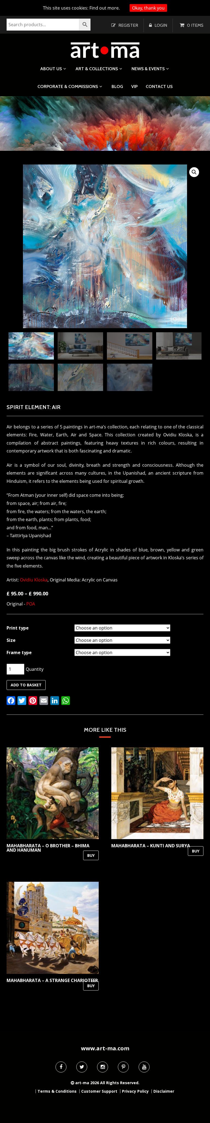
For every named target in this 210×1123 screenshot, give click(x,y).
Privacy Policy (135, 1091)
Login (160, 25)
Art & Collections (96, 68)
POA (30, 604)
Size (11, 640)
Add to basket (26, 684)
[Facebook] (61, 1067)
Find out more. (104, 8)
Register (128, 25)
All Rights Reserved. (119, 1082)
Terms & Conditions (57, 1091)
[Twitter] (81, 1067)
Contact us (159, 86)
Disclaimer (163, 1091)
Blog (117, 86)
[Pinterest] (123, 1067)
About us (51, 68)
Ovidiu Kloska (34, 580)
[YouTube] (144, 1067)
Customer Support (99, 1091)
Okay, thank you (148, 8)
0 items (195, 25)
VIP (134, 86)
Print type (18, 628)
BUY (91, 855)
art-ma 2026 (87, 1082)
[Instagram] (102, 1067)
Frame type (19, 652)
